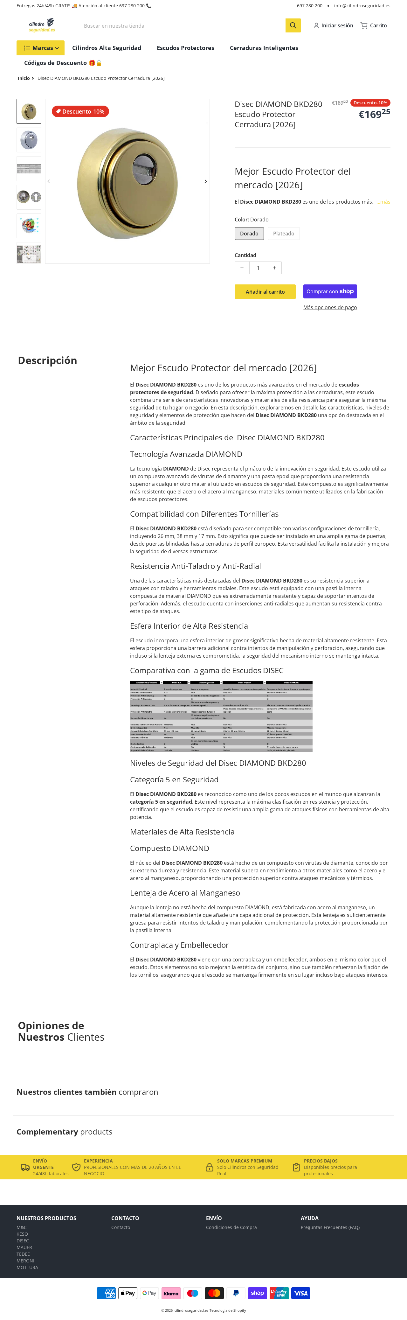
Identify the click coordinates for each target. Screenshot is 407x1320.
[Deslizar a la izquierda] (48, 181)
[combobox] (190, 25)
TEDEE (23, 1254)
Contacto (120, 1227)
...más (383, 201)
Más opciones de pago (330, 307)
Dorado (249, 233)
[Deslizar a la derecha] (206, 181)
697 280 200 (309, 6)
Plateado (283, 233)
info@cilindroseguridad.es (362, 6)
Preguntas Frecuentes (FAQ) (330, 1227)
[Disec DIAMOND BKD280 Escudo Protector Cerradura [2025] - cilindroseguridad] (29, 111)
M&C (22, 1227)
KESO (22, 1234)
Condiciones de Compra (231, 1227)
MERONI (25, 1261)
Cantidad (245, 255)
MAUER (24, 1247)
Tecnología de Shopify (228, 1310)
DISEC (23, 1241)
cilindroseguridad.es (191, 1310)
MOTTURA (27, 1267)
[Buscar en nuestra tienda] (293, 25)
